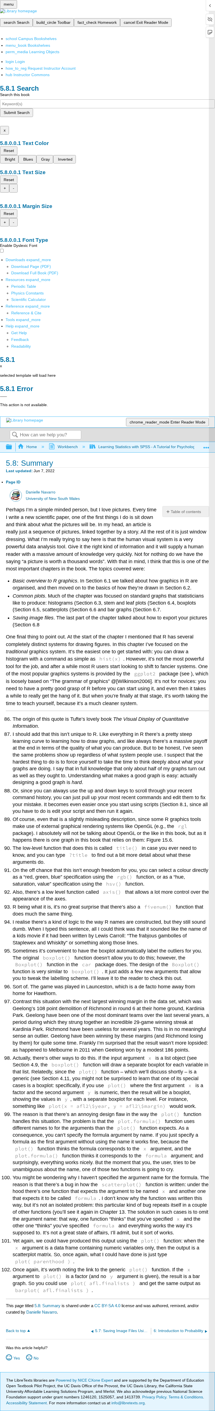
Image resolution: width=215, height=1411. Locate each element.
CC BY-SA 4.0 (107, 1305)
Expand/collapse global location (206, 445)
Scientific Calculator (28, 299)
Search (15, 435)
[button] (20, 339)
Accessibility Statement (26, 1403)
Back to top (16, 1331)
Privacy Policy (154, 1397)
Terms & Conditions (186, 1397)
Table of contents (186, 511)
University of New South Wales (53, 499)
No (36, 1358)
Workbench (68, 446)
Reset (9, 150)
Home (31, 446)
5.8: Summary (47, 1305)
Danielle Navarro (40, 492)
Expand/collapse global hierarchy (12, 447)
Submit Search (17, 112)
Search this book (15, 94)
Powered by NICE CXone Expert (85, 1380)
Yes (16, 1358)
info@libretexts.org (127, 1403)
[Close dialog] (3, 396)
